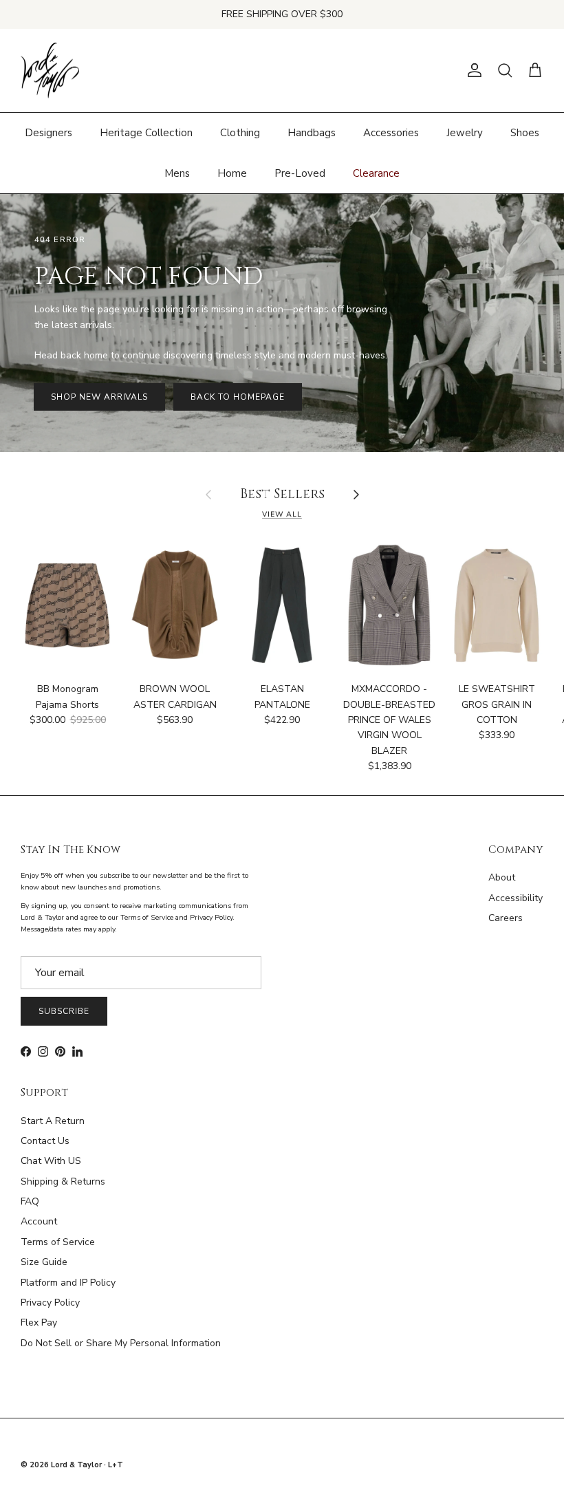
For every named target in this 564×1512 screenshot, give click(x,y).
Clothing (240, 133)
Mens (177, 173)
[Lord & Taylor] (50, 71)
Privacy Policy (50, 1302)
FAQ (30, 1201)
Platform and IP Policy (68, 1282)
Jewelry (464, 133)
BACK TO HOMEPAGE (237, 396)
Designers (48, 133)
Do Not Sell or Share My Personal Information (121, 1343)
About (501, 877)
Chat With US (51, 1160)
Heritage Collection (146, 133)
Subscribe (64, 1011)
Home (232, 173)
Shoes (524, 133)
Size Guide (44, 1261)
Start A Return (53, 1120)
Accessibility (515, 898)
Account (39, 1221)
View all (282, 514)
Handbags (312, 133)
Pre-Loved (299, 173)
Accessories (391, 133)
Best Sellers (282, 495)
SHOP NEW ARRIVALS (99, 396)
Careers (505, 918)
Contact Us (45, 1140)
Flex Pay (39, 1322)
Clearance (376, 173)
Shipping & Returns (63, 1181)
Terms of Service (58, 1242)
